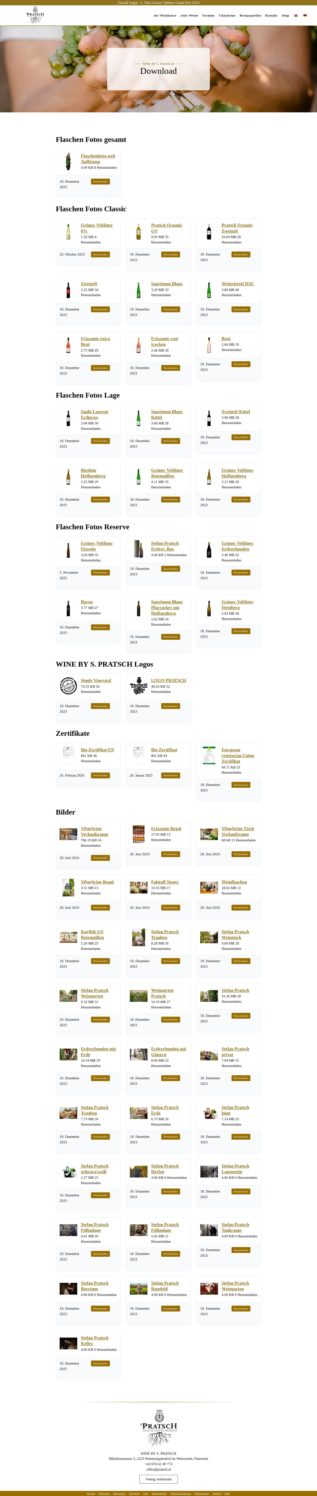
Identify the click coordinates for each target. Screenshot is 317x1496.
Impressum (104, 1493)
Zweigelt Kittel (236, 411)
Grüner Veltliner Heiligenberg (238, 473)
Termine (208, 15)
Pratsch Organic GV (166, 228)
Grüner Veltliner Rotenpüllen (167, 473)
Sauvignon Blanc (167, 283)
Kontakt (271, 15)
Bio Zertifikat (164, 749)
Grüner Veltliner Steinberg (238, 604)
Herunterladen (100, 181)
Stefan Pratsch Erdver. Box (165, 546)
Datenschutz (119, 1493)
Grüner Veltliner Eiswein (97, 546)
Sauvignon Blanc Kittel (167, 414)
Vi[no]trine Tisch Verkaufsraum (238, 831)
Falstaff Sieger (165, 882)
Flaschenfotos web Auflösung (98, 158)
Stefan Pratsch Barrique (94, 1285)
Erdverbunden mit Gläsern (168, 1051)
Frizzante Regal (166, 828)
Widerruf (217, 1493)
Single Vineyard (96, 680)
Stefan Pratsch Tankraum (235, 1227)
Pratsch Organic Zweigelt (237, 228)
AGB (145, 1493)
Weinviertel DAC (238, 283)
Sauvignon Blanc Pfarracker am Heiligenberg (167, 607)
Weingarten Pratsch (162, 993)
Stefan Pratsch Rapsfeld (165, 1285)
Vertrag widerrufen (158, 1479)
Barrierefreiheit (159, 1493)
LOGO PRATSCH (168, 680)
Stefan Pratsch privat (235, 1051)
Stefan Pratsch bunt (235, 1110)
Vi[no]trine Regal (97, 882)
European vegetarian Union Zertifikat (238, 755)
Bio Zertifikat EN (97, 749)
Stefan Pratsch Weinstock (235, 934)
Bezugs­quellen (250, 15)
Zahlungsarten (202, 1493)
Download (134, 1493)
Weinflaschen (234, 882)
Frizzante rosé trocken (164, 341)
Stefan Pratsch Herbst (165, 1168)
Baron (87, 601)
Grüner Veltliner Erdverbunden (238, 546)
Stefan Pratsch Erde (165, 1110)
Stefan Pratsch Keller (94, 1340)
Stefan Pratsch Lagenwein (235, 1168)
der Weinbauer (165, 15)
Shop (285, 15)
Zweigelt (89, 283)
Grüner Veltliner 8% (97, 228)
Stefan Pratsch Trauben (165, 934)
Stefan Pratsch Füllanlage (94, 1227)
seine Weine (189, 15)
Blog (227, 1493)
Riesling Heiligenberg (93, 473)
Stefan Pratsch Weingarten (94, 993)
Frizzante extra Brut (95, 341)
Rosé (226, 338)
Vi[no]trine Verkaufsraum (94, 831)
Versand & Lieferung (180, 1493)
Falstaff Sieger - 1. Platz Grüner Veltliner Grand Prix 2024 (158, 2)
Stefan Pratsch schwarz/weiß (94, 1168)
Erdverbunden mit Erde (98, 1051)
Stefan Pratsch (235, 990)
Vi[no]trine (227, 15)
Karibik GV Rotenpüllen (92, 934)
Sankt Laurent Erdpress (94, 414)
